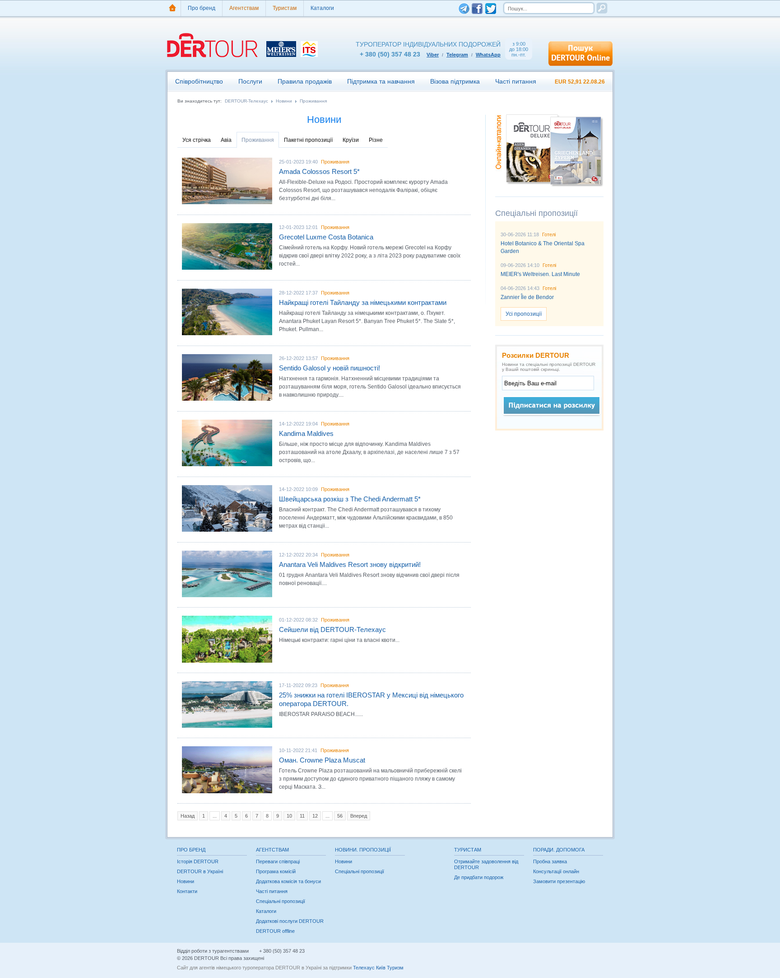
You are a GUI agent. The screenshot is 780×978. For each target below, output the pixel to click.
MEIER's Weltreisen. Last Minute (540, 274)
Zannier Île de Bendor (527, 297)
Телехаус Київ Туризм (378, 967)
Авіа (226, 140)
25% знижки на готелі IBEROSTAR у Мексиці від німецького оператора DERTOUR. (371, 699)
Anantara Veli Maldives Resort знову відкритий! (350, 564)
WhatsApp (488, 54)
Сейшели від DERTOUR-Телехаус (332, 629)
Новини (284, 101)
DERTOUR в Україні (200, 871)
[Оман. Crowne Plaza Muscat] (227, 769)
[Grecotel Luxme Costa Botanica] (227, 246)
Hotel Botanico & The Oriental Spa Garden (543, 247)
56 (340, 816)
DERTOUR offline (275, 931)
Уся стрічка (196, 140)
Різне (376, 140)
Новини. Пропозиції (363, 849)
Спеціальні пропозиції (280, 901)
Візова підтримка (455, 81)
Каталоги (322, 8)
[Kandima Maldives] (227, 443)
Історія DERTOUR (197, 861)
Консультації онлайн (556, 871)
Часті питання (515, 81)
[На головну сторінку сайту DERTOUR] (172, 8)
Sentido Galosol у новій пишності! (329, 368)
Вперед (358, 816)
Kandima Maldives (306, 433)
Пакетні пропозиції (308, 140)
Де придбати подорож (478, 877)
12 (315, 816)
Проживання (313, 101)
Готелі (549, 234)
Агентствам (244, 8)
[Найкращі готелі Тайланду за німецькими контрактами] (227, 312)
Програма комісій (276, 871)
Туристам (285, 8)
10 (289, 816)
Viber (433, 54)
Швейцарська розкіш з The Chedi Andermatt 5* (350, 499)
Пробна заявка (550, 861)
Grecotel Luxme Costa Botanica (326, 237)
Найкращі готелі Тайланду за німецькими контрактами (362, 302)
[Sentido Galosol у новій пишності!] (227, 377)
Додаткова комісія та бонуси (288, 881)
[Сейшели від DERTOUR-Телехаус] (227, 639)
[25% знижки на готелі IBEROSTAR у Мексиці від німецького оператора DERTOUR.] (227, 704)
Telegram (457, 54)
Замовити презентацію (559, 881)
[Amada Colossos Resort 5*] (227, 181)
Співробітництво (199, 81)
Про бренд (201, 8)
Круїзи (351, 140)
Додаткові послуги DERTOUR (290, 921)
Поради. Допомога (559, 849)
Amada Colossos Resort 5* (319, 171)
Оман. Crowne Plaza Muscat (322, 760)
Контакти (187, 891)
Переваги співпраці (278, 861)
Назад (188, 816)
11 (302, 816)
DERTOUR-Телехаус (246, 101)
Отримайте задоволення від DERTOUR (486, 864)
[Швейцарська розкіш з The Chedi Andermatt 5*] (227, 508)
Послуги (250, 81)
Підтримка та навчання (381, 81)
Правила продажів (305, 81)
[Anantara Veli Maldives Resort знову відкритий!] (227, 574)
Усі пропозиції (524, 314)
